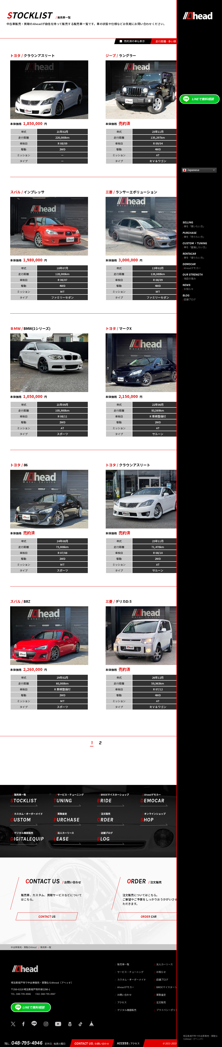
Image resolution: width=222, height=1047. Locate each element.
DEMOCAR (152, 799)
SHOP (153, 818)
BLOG (105, 837)
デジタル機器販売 (126, 1010)
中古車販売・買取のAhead (24, 947)
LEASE (64, 837)
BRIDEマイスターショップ (170, 987)
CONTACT (47, 917)
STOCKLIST (23, 799)
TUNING (69, 799)
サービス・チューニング (130, 972)
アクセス (122, 1002)
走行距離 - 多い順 (166, 41)
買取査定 (161, 994)
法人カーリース (164, 964)
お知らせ (161, 972)
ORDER (105, 818)
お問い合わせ (124, 994)
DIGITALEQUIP (27, 837)
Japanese (192, 169)
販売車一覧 (123, 964)
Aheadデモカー (125, 987)
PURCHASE (67, 818)
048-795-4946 (23, 1043)
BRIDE (113, 799)
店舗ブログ (162, 979)
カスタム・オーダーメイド (131, 979)
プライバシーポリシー (168, 1010)
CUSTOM (26, 818)
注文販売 (161, 1002)
